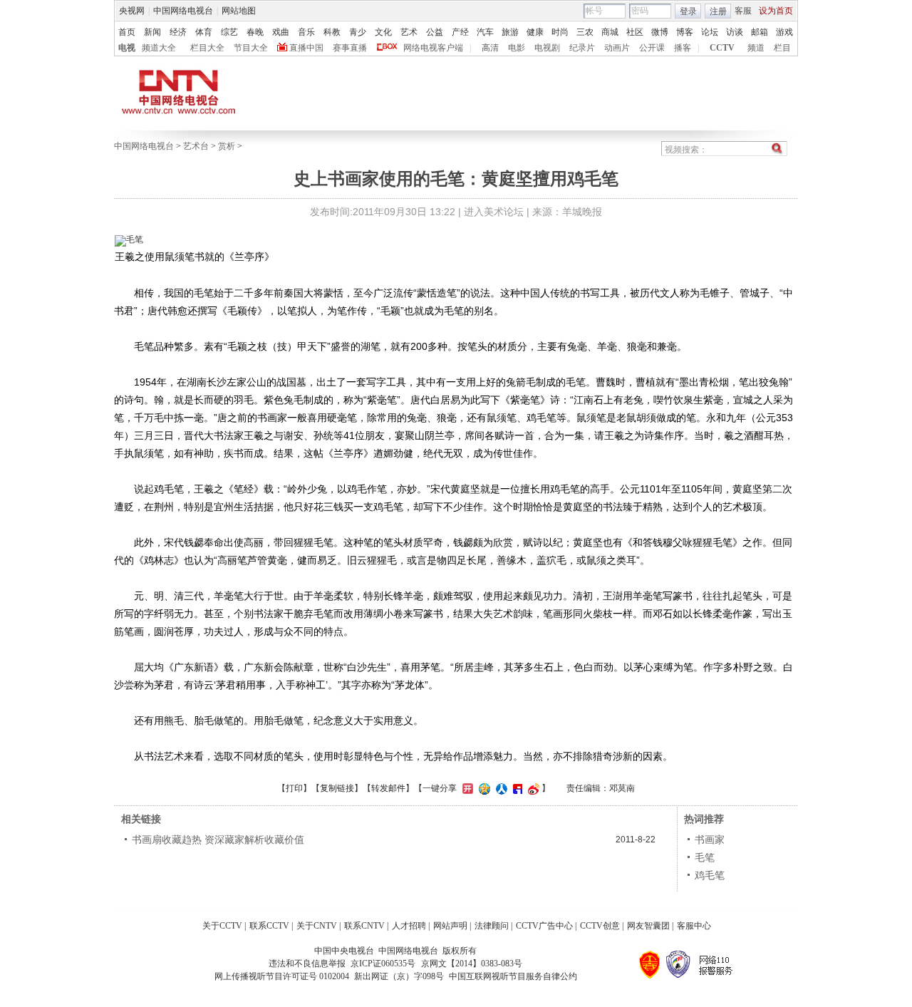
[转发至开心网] (466, 788)
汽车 (485, 32)
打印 (294, 788)
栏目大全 (207, 48)
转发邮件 (388, 788)
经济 (178, 32)
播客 (682, 48)
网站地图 (239, 11)
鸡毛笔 (710, 875)
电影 (516, 48)
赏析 (226, 146)
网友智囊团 (648, 926)
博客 (684, 32)
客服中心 (694, 926)
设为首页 (776, 11)
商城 (609, 32)
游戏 (784, 32)
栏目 (782, 48)
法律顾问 (492, 926)
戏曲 (280, 32)
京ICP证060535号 (383, 964)
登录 (688, 11)
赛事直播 (350, 48)
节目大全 (251, 48)
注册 (718, 11)
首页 (126, 32)
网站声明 (450, 926)
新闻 (152, 32)
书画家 (710, 839)
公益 (434, 32)
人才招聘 (409, 926)
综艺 (229, 32)
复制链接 (337, 788)
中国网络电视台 (183, 11)
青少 (357, 32)
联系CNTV (364, 926)
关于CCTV (222, 926)
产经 (460, 32)
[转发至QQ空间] (482, 788)
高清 (490, 48)
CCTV (722, 48)
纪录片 (582, 48)
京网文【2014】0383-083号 (471, 964)
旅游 (510, 32)
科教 (332, 32)
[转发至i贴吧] (515, 788)
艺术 (409, 32)
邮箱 (759, 32)
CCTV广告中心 (544, 926)
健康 (535, 32)
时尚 (560, 32)
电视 (126, 48)
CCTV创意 (600, 926)
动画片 (617, 48)
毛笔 (705, 857)
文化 (383, 32)
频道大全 (159, 48)
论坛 (709, 32)
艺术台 (196, 146)
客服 (743, 11)
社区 (634, 32)
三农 (585, 32)
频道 (756, 48)
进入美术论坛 (494, 211)
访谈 (734, 32)
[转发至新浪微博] (531, 788)
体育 (203, 32)
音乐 (306, 32)
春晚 (255, 32)
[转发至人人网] (499, 788)
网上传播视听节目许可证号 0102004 (281, 976)
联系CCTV (269, 926)
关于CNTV (316, 926)
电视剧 (547, 48)
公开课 (652, 48)
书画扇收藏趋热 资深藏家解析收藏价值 (218, 839)
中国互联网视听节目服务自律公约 (513, 976)
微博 (659, 32)
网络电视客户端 (433, 48)
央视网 (132, 11)
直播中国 (306, 48)
